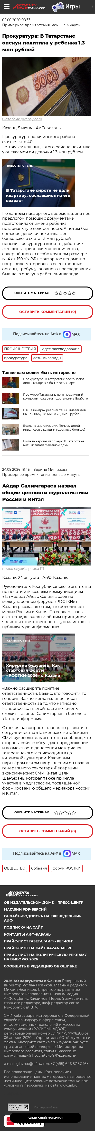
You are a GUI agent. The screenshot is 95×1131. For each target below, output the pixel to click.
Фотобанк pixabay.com (22, 119)
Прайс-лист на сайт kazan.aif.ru (38, 948)
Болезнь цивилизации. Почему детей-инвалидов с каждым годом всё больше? (54, 427)
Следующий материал (45, 1117)
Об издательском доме (29, 902)
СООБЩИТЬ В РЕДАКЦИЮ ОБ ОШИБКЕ (40, 966)
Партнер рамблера (45, 1107)
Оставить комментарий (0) (47, 312)
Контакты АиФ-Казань (27, 934)
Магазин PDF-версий (25, 909)
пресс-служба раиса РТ (23, 568)
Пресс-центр (70, 902)
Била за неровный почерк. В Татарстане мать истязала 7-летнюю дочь (53, 443)
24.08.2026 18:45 (16, 469)
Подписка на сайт (23, 927)
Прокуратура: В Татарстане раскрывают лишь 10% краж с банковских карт (53, 381)
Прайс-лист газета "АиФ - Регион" (38, 941)
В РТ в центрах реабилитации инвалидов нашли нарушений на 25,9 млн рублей (54, 412)
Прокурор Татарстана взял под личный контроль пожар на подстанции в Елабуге (55, 396)
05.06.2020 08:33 (16, 20)
